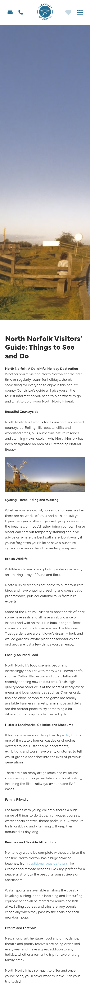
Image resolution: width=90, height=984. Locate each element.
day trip (71, 735)
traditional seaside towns (48, 863)
